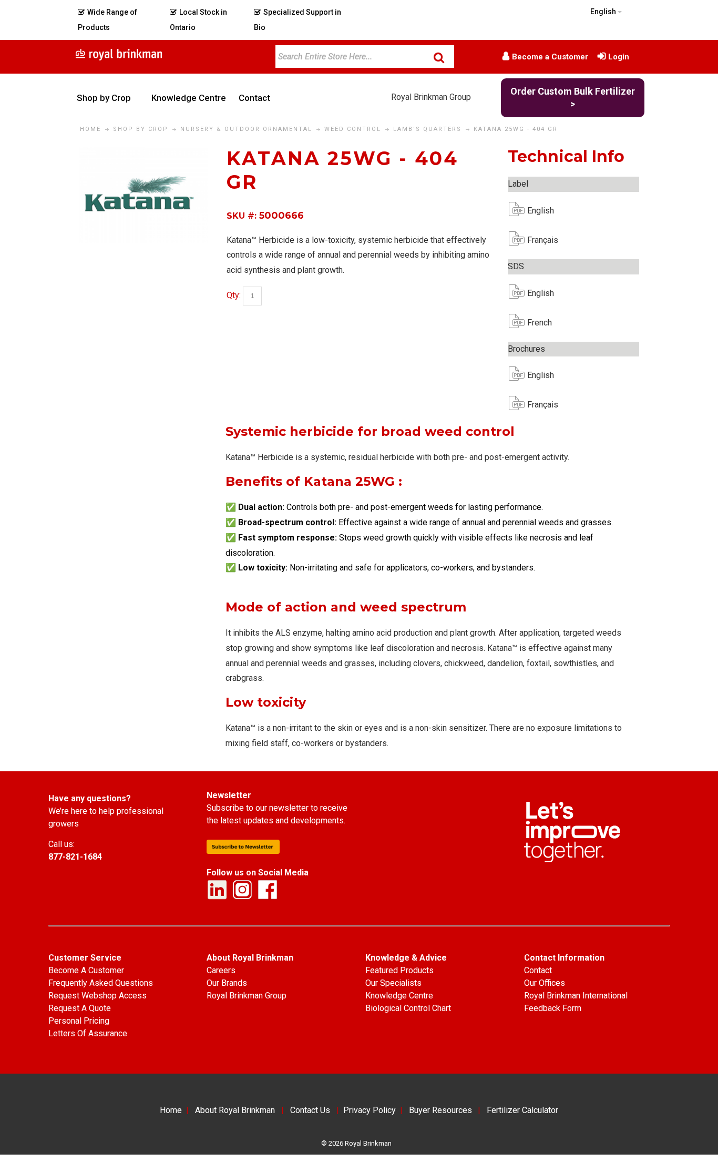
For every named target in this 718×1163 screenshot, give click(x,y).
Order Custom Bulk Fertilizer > (572, 97)
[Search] (438, 57)
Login (618, 57)
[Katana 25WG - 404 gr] (143, 154)
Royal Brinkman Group (431, 97)
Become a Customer (550, 57)
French (535, 323)
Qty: (234, 295)
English (535, 211)
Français (535, 240)
